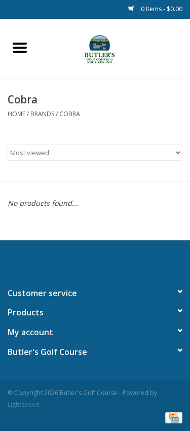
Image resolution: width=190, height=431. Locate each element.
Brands (42, 114)
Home (16, 114)
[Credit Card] (172, 417)
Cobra (69, 114)
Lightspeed (24, 404)
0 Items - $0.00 (160, 9)
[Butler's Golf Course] (115, 48)
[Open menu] (20, 47)
